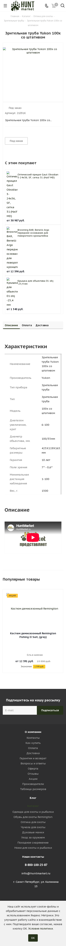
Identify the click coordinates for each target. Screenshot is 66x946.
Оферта (33, 768)
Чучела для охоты (33, 827)
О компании (33, 732)
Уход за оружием (33, 837)
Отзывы (33, 773)
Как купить (33, 743)
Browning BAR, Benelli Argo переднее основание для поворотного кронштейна (33, 232)
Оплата (33, 748)
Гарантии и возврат (33, 758)
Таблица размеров (33, 789)
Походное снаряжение (33, 842)
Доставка (33, 753)
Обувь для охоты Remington (33, 817)
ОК (33, 938)
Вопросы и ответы (33, 763)
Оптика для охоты (33, 822)
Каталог (33, 806)
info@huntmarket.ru (35, 873)
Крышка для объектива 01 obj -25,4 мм (35, 282)
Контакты (33, 737)
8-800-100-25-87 (36, 865)
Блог (33, 798)
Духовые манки (33, 832)
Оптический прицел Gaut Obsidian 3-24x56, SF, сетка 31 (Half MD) (38, 176)
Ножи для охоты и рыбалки (33, 847)
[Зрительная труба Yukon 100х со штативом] (33, 69)
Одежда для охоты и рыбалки (33, 812)
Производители (33, 784)
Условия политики (40, 928)
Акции (33, 779)
